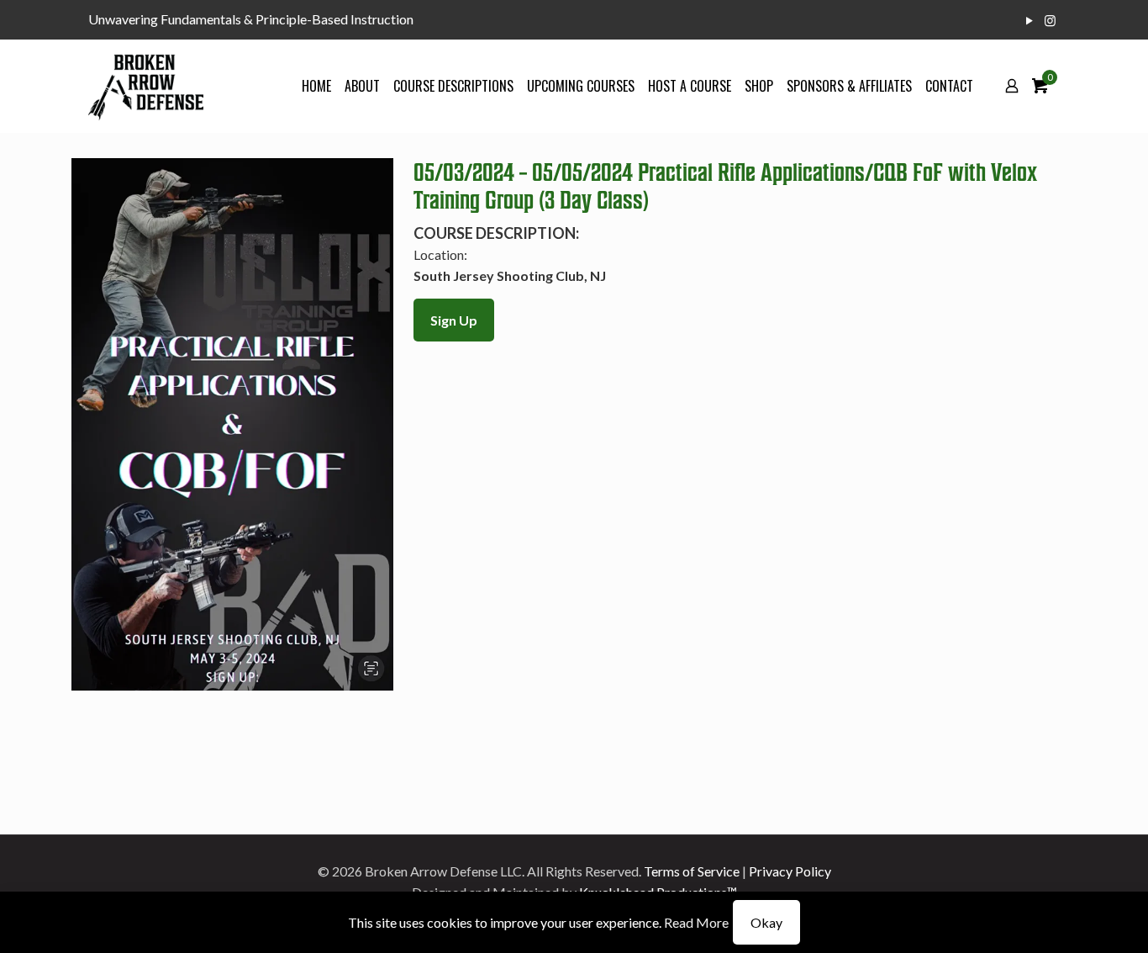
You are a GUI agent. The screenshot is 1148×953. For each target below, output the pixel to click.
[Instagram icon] (1050, 20)
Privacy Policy (790, 871)
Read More (696, 922)
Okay (766, 922)
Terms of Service (692, 871)
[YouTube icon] (1029, 20)
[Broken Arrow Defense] (145, 86)
